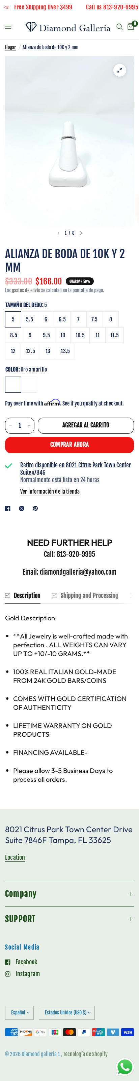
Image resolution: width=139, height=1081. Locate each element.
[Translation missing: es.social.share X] (23, 508)
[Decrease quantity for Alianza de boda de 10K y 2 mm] (10, 425)
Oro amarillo (13, 385)
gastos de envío (26, 290)
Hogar (10, 47)
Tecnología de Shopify (85, 1054)
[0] (129, 27)
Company (20, 894)
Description (27, 595)
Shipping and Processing (89, 595)
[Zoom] (119, 70)
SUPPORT (20, 919)
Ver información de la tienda (50, 491)
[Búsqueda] (119, 27)
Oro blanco (29, 385)
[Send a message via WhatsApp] (125, 1067)
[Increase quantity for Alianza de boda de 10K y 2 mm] (29, 425)
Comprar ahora (69, 444)
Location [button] (15, 857)
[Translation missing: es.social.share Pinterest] (37, 508)
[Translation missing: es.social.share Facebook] (9, 508)
